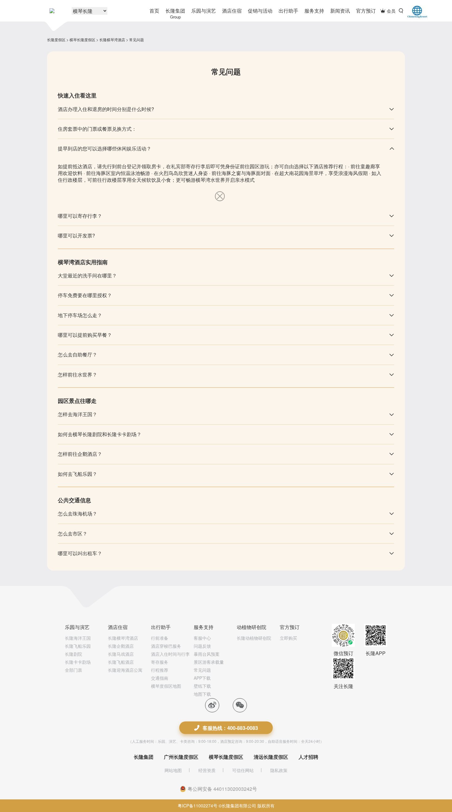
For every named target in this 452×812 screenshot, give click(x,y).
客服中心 (202, 638)
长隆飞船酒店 (121, 662)
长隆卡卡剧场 (78, 662)
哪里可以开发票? (76, 235)
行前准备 (159, 638)
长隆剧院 (73, 654)
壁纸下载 (202, 686)
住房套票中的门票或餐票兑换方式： (97, 128)
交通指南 (159, 678)
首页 (154, 10)
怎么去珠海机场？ (77, 513)
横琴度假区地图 (166, 686)
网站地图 (173, 770)
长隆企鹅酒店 (121, 646)
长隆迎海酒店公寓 (125, 670)
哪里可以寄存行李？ (80, 215)
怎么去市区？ (72, 533)
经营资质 (207, 770)
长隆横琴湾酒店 (112, 39)
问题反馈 (202, 646)
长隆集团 (175, 13)
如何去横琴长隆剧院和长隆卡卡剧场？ (99, 434)
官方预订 (366, 10)
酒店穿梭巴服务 (166, 646)
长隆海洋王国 (78, 638)
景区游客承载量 (209, 662)
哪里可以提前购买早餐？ (85, 334)
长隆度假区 (56, 39)
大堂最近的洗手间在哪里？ (87, 275)
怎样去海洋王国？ (77, 414)
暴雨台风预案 (207, 654)
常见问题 (202, 670)
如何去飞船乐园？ (77, 473)
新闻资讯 (340, 10)
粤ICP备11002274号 (197, 805)
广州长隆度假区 (181, 756)
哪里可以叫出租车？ (80, 553)
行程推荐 (159, 670)
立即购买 (288, 638)
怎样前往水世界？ (77, 374)
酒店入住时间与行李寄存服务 (170, 658)
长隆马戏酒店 (121, 654)
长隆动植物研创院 (254, 638)
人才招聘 (308, 756)
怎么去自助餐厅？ (77, 354)
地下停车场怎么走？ (80, 315)
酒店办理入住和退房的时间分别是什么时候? (106, 109)
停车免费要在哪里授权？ (85, 295)
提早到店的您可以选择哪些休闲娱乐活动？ (104, 148)
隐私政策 (278, 770)
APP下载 (202, 678)
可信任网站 (243, 770)
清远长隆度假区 (271, 756)
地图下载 (202, 694)
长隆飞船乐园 (78, 646)
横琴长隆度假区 (82, 39)
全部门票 (73, 670)
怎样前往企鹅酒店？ (80, 453)
